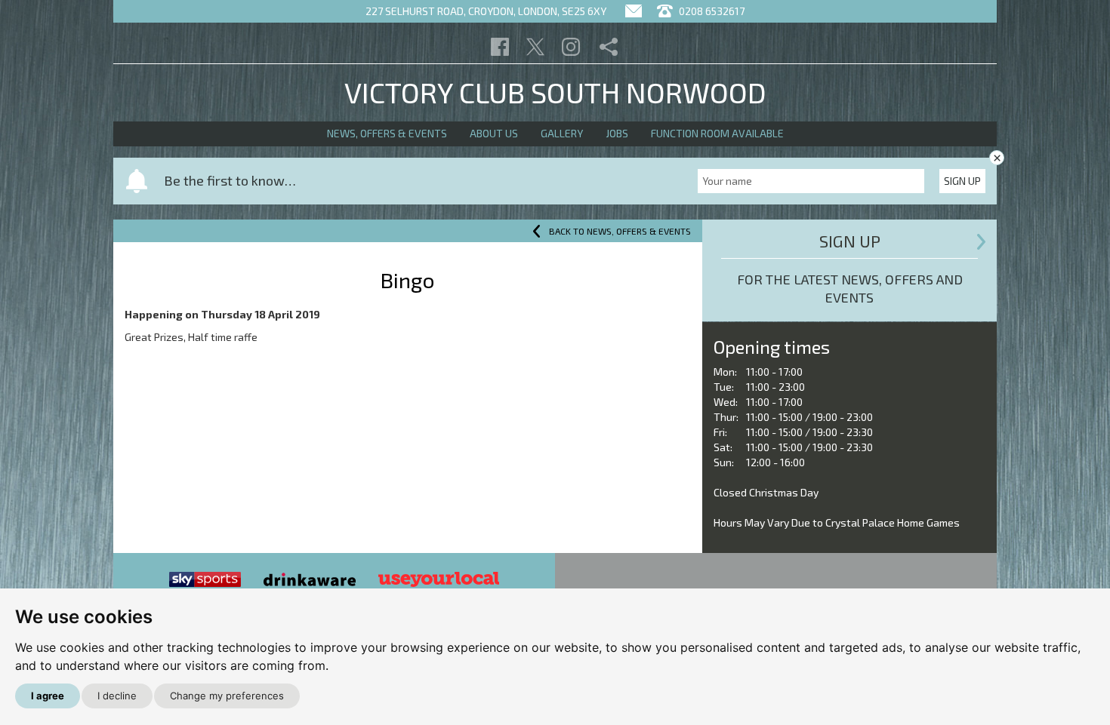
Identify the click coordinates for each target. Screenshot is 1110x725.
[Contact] (633, 11)
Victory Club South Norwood (555, 92)
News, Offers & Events (387, 133)
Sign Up (962, 180)
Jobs (617, 133)
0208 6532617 (711, 11)
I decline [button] (117, 696)
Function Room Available (717, 133)
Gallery (562, 133)
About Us (494, 133)
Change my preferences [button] (227, 696)
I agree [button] (47, 696)
